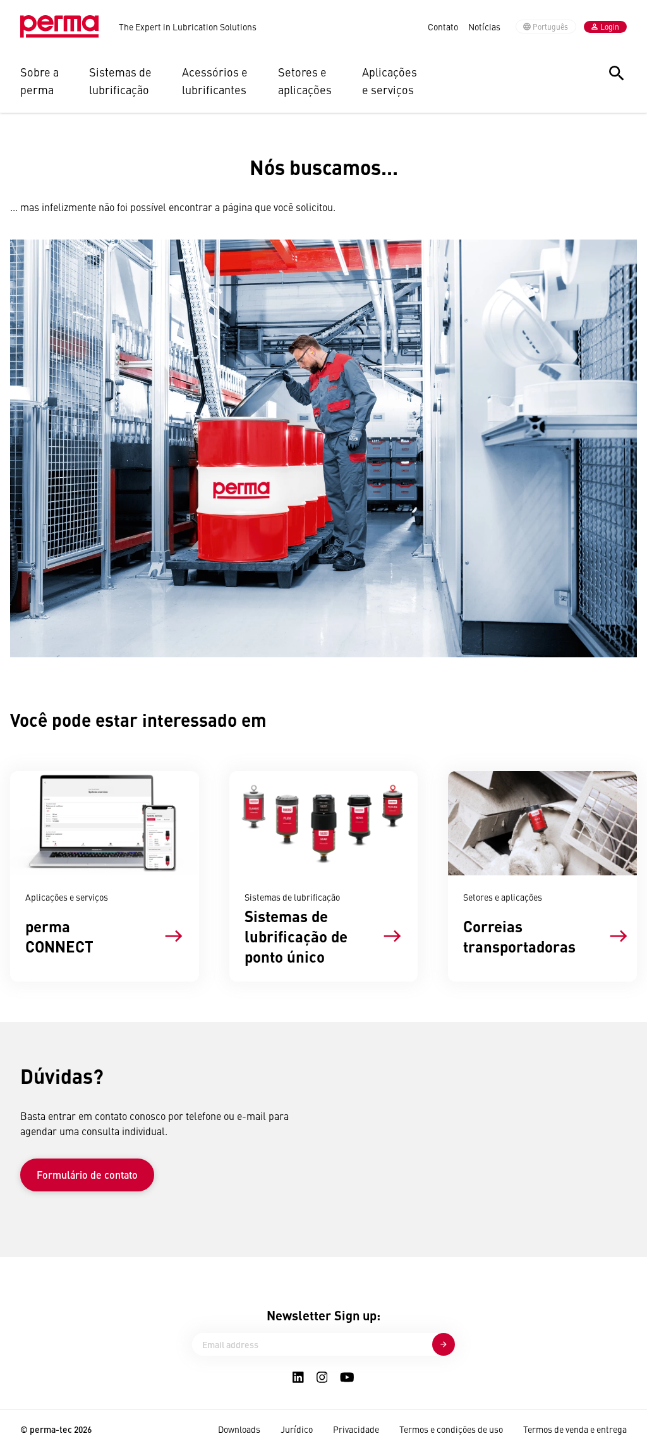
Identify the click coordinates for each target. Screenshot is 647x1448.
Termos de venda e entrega (575, 1429)
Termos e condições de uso (451, 1429)
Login (609, 26)
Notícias (484, 26)
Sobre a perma (39, 80)
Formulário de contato (87, 1174)
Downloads (239, 1429)
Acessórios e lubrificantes (215, 80)
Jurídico (297, 1429)
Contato (443, 26)
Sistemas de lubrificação (120, 80)
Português (550, 26)
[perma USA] (59, 26)
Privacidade (356, 1429)
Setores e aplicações (305, 80)
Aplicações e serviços (389, 80)
